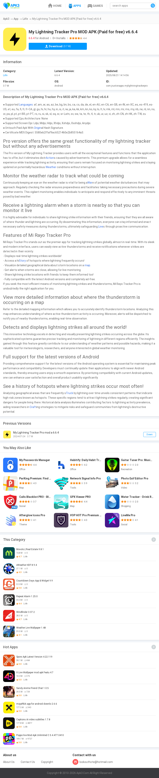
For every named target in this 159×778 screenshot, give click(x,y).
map (87, 265)
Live (100, 226)
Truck (69, 393)
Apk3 (6, 18)
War (89, 182)
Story (22, 260)
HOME (57, 6)
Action (50, 157)
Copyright (47, 761)
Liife (25, 18)
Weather (51, 167)
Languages (26, 104)
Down (150, 434)
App (16, 18)
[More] (153, 539)
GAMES (98, 6)
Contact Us (28, 761)
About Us (9, 761)
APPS (77, 6)
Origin (37, 127)
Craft (33, 407)
